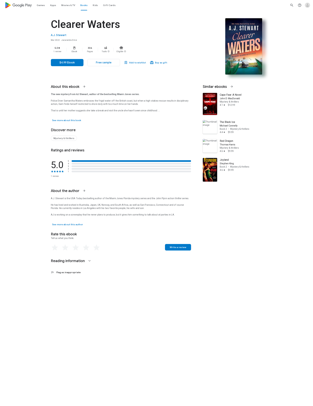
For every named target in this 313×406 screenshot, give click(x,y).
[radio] (55, 247)
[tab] (40, 5)
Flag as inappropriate (66, 272)
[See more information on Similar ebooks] (232, 86)
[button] (109, 51)
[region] (116, 49)
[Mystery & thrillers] (64, 138)
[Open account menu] (307, 5)
